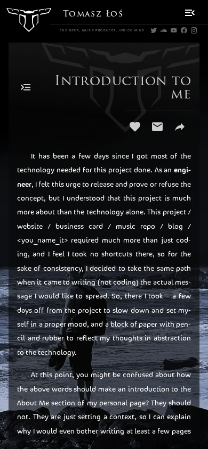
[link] (153, 31)
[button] (189, 13)
